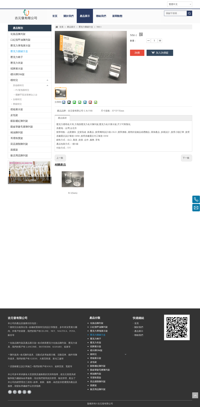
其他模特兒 (18, 85)
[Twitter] (24, 392)
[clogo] (26, 14)
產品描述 (62, 118)
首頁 (54, 16)
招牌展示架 (16, 68)
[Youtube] (29, 392)
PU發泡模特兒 (22, 90)
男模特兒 (17, 104)
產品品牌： (62, 111)
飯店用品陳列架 (19, 155)
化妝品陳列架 (17, 34)
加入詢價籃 (162, 52)
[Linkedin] (20, 392)
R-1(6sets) (72, 193)
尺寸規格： (106, 111)
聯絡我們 (101, 16)
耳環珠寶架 (16, 138)
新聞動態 (117, 16)
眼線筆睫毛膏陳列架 (21, 126)
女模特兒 (17, 99)
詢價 (137, 52)
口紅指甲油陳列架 (20, 39)
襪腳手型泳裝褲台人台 (26, 95)
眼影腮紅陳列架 (19, 121)
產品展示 (85, 16)
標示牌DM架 (17, 74)
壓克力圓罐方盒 (19, 51)
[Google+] (15, 392)
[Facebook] (10, 392)
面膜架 (14, 149)
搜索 (189, 13)
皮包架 (14, 115)
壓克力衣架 (16, 63)
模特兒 (14, 80)
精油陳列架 (16, 132)
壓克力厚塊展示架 (20, 45)
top (195, 395)
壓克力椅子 (16, 57)
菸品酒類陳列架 (19, 144)
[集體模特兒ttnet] (30, 172)
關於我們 (69, 16)
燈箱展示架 (16, 109)
